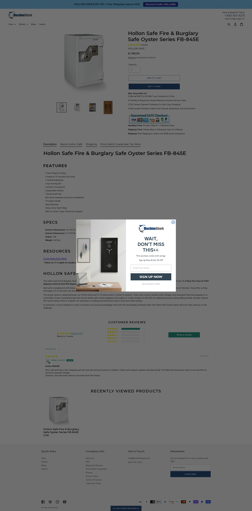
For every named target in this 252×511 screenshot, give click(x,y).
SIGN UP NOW (151, 277)
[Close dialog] (173, 222)
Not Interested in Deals (151, 283)
